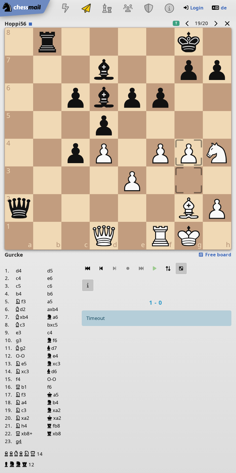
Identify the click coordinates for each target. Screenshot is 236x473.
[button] (7, 453)
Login (196, 7)
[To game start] (88, 268)
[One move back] (101, 268)
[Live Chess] (65, 9)
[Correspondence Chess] (86, 9)
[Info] (169, 9)
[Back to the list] (227, 23)
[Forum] (127, 9)
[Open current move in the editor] (181, 268)
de (224, 7)
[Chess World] (107, 9)
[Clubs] (148, 9)
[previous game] (187, 23)
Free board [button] (217, 254)
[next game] (216, 23)
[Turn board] (168, 268)
